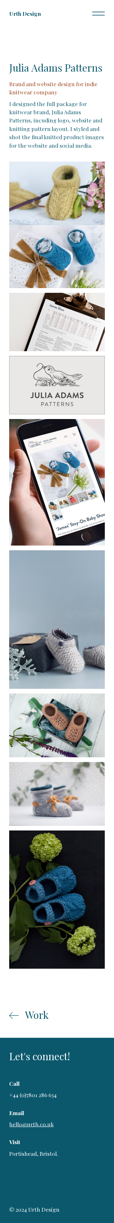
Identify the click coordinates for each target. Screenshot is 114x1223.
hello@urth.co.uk (31, 1124)
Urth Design (25, 13)
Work (36, 1014)
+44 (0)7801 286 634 (33, 1094)
